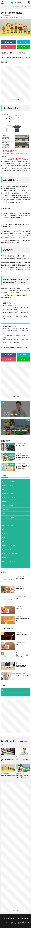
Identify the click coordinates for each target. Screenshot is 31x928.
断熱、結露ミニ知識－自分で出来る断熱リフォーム (23, 458)
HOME (4, 7)
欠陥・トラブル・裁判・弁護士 (10, 553)
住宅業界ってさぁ (7, 489)
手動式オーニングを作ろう (22, 634)
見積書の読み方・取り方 (9, 497)
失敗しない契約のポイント (9, 485)
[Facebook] (8, 42)
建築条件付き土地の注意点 (9, 545)
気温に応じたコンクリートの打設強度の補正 (22, 665)
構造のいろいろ (20, 588)
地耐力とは (19, 598)
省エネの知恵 (11, 443)
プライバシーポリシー (8, 694)
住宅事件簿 (6, 557)
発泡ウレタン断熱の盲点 (22, 759)
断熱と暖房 (12, 464)
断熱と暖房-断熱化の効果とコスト (22, 467)
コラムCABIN (6, 566)
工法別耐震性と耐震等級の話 (10, 517)
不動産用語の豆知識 (8, 493)
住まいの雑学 (6, 541)
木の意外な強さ (20, 578)
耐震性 (4, 513)
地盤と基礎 (6, 509)
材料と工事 (6, 537)
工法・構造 (6, 533)
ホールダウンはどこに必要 (22, 675)
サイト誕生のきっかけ (8, 690)
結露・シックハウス (8, 529)
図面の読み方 (6, 501)
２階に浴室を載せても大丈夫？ (22, 619)
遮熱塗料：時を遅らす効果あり (8, 776)
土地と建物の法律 (7, 549)
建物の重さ (19, 608)
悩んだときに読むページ (9, 562)
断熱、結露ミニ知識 (25, 7)
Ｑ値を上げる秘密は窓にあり (8, 759)
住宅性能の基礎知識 (8, 505)
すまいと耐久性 (7, 521)
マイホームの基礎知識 (8, 481)
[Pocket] (8, 47)
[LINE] (23, 47)
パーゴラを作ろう (21, 446)
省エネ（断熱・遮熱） (13, 7)
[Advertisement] (15, 82)
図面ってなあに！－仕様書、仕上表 (22, 655)
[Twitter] (23, 42)
